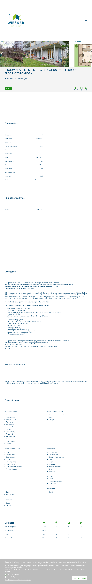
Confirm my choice (79, 578)
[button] (2, 54)
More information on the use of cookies (18, 580)
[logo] (16, 20)
